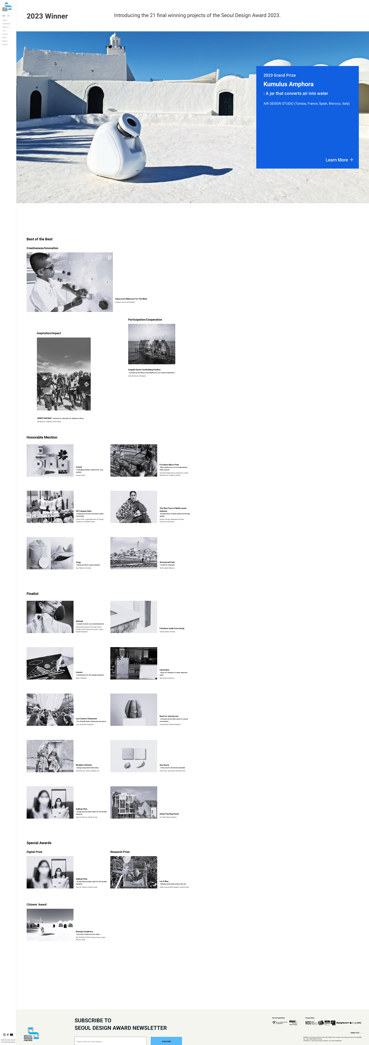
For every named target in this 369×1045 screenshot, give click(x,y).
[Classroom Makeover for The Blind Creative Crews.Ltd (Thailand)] (70, 282)
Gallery (5, 44)
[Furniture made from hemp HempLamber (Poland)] (133, 617)
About (4, 20)
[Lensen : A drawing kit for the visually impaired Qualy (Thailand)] (50, 663)
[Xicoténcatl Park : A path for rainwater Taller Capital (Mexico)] (133, 553)
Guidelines (6, 24)
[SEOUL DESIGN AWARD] (7, 7)
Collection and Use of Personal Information (8, 1041)
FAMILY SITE (355, 1033)
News (4, 37)
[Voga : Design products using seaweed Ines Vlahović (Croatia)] (50, 553)
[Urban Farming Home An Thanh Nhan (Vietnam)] (133, 802)
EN (3, 16)
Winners (5, 27)
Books (4, 41)
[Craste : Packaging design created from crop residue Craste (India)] (50, 460)
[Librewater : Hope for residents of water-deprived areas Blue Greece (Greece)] (133, 663)
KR (8, 16)
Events (5, 34)
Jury (4, 31)
